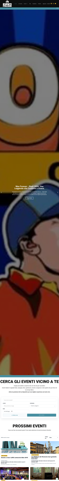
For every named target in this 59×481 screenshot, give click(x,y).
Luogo (4, 403)
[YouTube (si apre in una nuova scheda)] (55, 3)
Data (4, 408)
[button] (1, 192)
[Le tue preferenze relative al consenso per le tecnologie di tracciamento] (57, 479)
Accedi (48, 3)
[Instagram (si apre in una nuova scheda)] (53, 3)
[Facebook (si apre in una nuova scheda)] (51, 3)
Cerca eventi (41, 415)
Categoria (32, 403)
